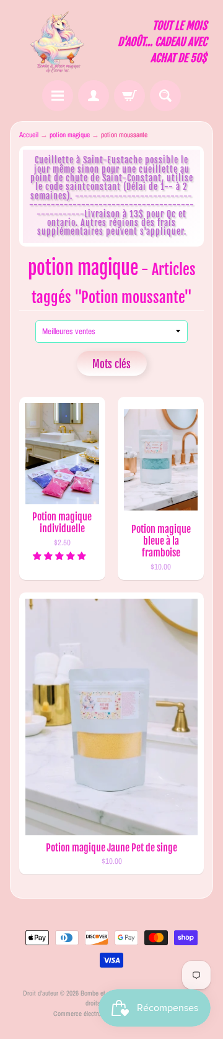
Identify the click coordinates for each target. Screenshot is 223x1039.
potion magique (70, 135)
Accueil (28, 135)
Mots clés (111, 364)
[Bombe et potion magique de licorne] (61, 42)
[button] (60, 555)
